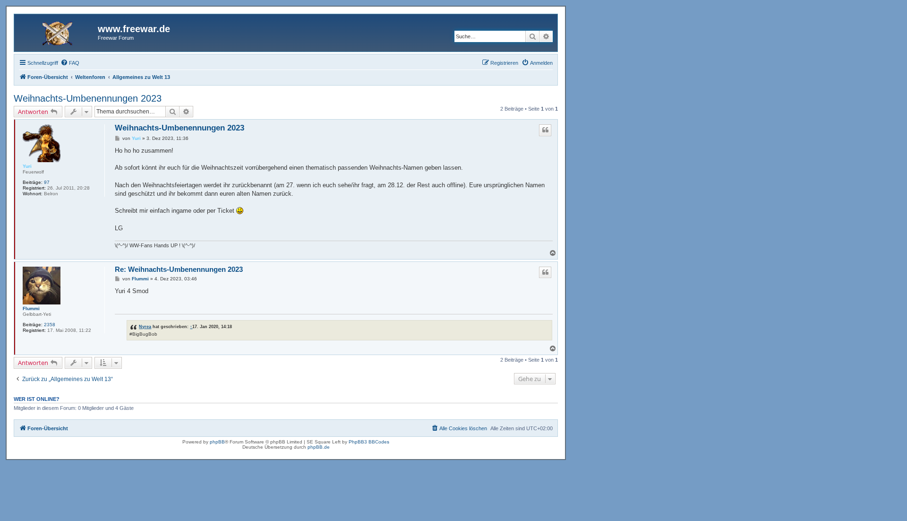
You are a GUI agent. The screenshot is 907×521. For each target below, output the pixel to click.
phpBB (217, 441)
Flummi (31, 308)
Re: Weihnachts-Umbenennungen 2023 (179, 269)
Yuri (27, 166)
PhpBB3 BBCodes (369, 441)
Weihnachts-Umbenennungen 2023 (88, 98)
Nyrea (145, 326)
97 (47, 182)
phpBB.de (319, 447)
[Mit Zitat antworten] (545, 130)
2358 (49, 324)
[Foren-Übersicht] (57, 32)
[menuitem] (69, 63)
